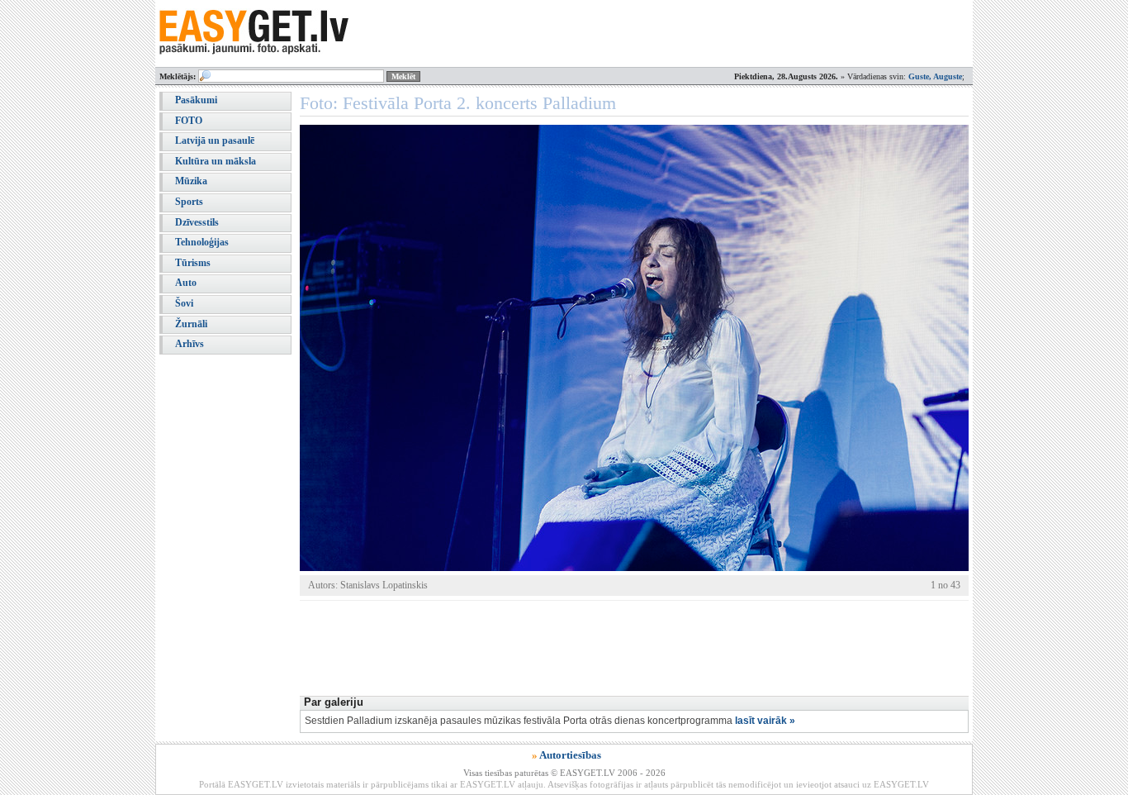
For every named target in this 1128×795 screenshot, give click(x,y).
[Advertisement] (600, 646)
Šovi (184, 303)
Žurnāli (191, 324)
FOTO (188, 120)
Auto (186, 282)
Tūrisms (193, 263)
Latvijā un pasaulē (214, 140)
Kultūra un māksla (215, 161)
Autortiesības (570, 755)
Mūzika (191, 181)
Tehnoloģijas (202, 242)
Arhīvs (189, 344)
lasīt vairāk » (765, 720)
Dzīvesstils (197, 222)
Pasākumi (196, 100)
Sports (189, 201)
